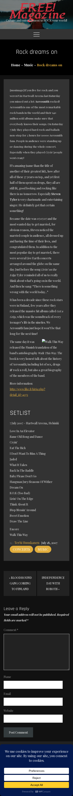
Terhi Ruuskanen (26, 543)
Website (8, 711)
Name (7, 677)
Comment (11, 630)
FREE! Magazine (36, 11)
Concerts (21, 549)
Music (43, 549)
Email (7, 694)
